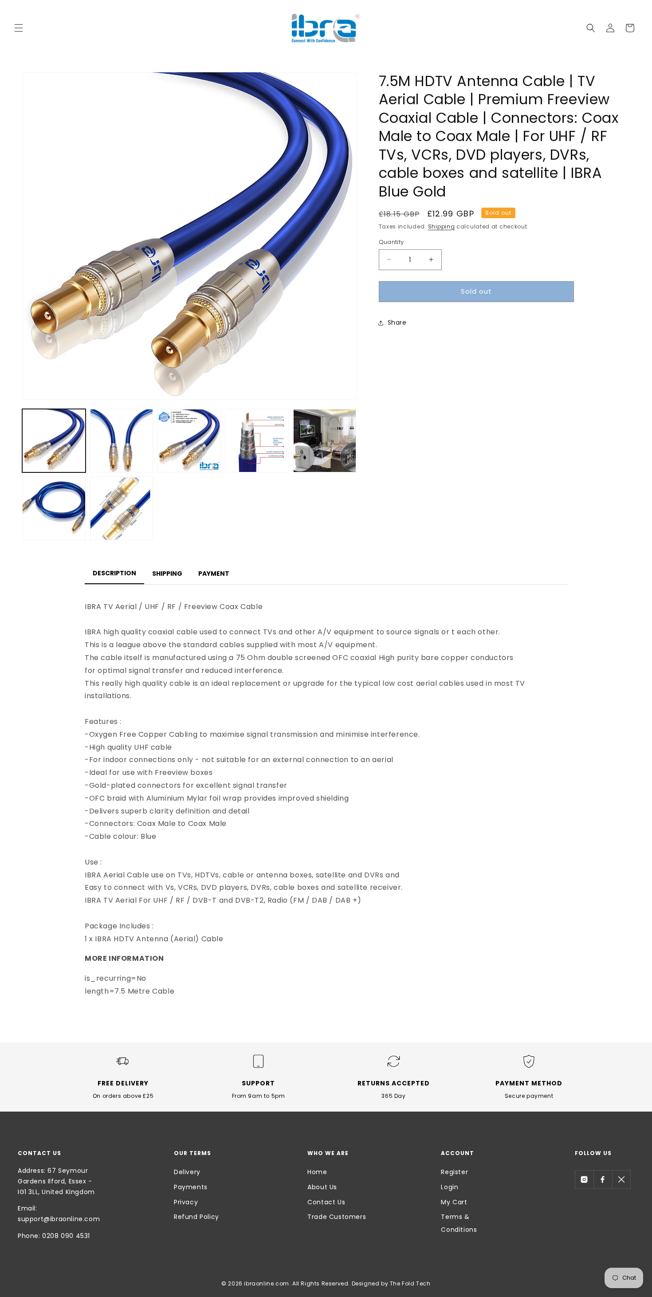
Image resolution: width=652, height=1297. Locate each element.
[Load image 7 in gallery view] (121, 508)
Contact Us (326, 1202)
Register (454, 1171)
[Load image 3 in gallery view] (189, 440)
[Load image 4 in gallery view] (257, 440)
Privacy (186, 1202)
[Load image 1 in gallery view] (54, 440)
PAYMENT (213, 573)
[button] (18, 28)
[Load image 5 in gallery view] (325, 440)
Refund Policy (196, 1216)
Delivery (187, 1171)
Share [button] (397, 322)
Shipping (441, 226)
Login (449, 1187)
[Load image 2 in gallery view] (121, 440)
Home (317, 1171)
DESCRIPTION (114, 573)
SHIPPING (167, 573)
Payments (191, 1187)
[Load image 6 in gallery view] (54, 508)
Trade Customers (336, 1216)
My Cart (454, 1202)
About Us (322, 1187)
